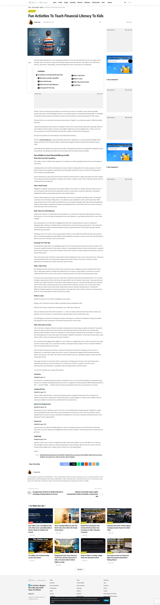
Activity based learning (46, 455)
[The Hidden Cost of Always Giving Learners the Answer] (40, 545)
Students (42, 457)
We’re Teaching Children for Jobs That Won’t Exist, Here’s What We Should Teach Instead (66, 528)
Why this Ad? (100, 93)
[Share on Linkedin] (111, 22)
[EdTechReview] (38, 2)
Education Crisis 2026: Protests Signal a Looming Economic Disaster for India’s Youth (119, 528)
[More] (123, 22)
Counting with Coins (39, 389)
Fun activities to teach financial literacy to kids (50, 75)
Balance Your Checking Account (42, 404)
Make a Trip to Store (79, 75)
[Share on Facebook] (103, 22)
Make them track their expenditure (49, 78)
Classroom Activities (58, 455)
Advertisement (37, 93)
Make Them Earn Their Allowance (49, 84)
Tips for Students (70, 457)
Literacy (77, 455)
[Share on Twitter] (105, 22)
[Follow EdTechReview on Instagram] (122, 83)
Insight (32, 11)
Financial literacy (45, 140)
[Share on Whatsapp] (108, 22)
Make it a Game (78, 79)
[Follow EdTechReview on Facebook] (109, 83)
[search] (122, 2)
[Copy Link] (121, 22)
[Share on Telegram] (116, 22)
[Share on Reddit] (113, 22)
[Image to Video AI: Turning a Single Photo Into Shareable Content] (93, 545)
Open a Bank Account (45, 81)
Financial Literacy (70, 455)
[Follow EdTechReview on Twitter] (113, 83)
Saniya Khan (37, 22)
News (30, 522)
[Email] (118, 22)
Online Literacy (92, 455)
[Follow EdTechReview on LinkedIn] (126, 83)
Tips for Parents (60, 457)
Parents (99, 455)
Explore (110, 2)
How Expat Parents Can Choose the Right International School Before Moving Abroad (118, 557)
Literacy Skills (84, 455)
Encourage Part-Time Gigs (47, 88)
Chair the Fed (37, 421)
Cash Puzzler (37, 374)
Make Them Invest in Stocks (81, 82)
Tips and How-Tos (50, 457)
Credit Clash (77, 85)
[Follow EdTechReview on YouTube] (117, 83)
